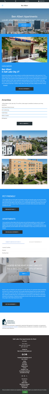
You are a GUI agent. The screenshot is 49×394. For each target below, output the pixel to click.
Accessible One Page (24, 372)
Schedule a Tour (24, 369)
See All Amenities (24, 123)
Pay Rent (25, 381)
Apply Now (23, 25)
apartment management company (10, 326)
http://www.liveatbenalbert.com (24, 351)
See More (5, 85)
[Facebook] (26, 354)
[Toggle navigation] (2, 5)
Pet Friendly (24, 387)
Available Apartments (24, 88)
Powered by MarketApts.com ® (25, 357)
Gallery (24, 361)
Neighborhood (24, 366)
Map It (23, 273)
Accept (25, 392)
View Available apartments (11, 232)
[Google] (23, 354)
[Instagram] (25, 354)
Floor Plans (24, 364)
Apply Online (42, 1)
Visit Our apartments (10, 304)
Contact (24, 367)
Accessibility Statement (24, 371)
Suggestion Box (24, 385)
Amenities (24, 363)
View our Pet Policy (10, 209)
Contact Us (24, 349)
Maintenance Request (24, 384)
